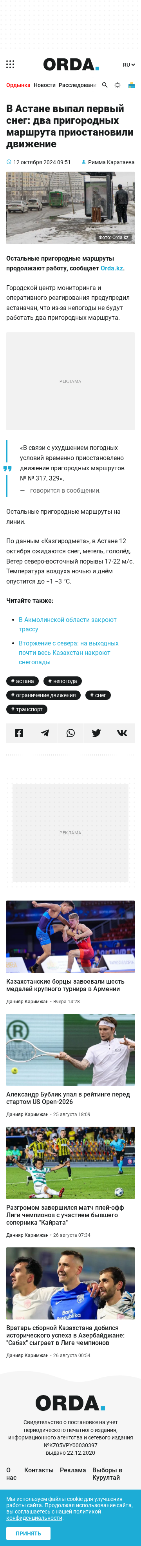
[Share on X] (96, 733)
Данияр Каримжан (27, 1001)
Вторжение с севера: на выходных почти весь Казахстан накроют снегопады (69, 653)
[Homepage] (71, 64)
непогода (65, 681)
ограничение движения (46, 695)
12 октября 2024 (34, 162)
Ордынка (18, 85)
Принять (28, 1533)
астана (25, 681)
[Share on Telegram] (45, 733)
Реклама (73, 1470)
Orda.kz (112, 268)
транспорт (29, 709)
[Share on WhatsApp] (70, 733)
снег (100, 695)
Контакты (39, 1470)
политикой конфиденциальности (53, 1514)
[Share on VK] (122, 733)
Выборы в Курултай (107, 1473)
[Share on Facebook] (19, 733)
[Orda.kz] (70, 1415)
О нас (11, 1473)
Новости (45, 85)
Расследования (79, 85)
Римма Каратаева (111, 162)
